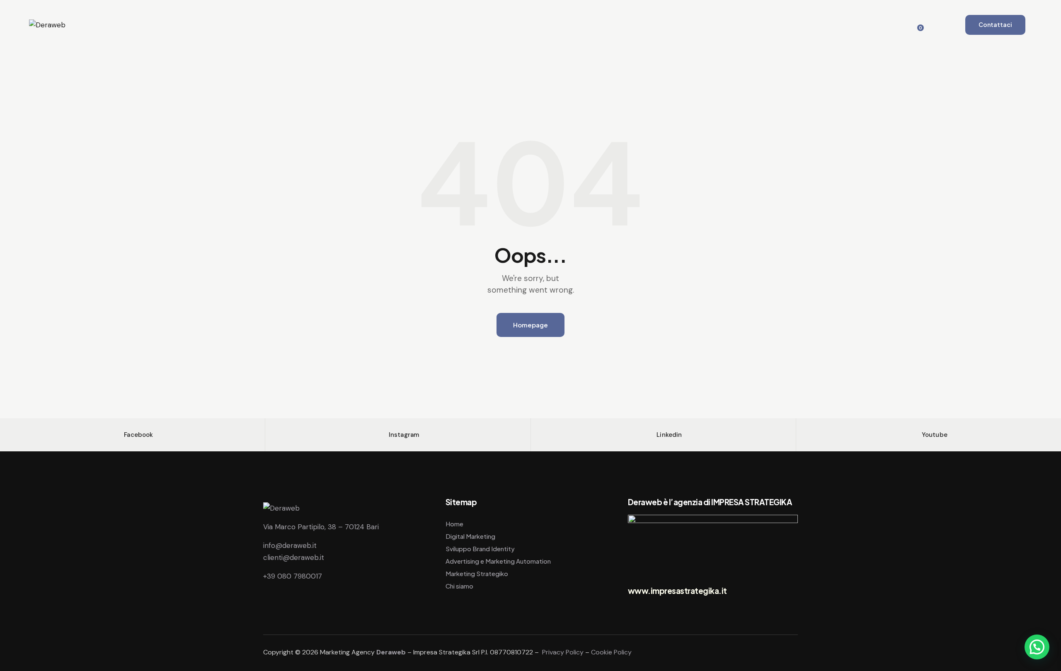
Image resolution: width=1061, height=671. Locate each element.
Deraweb (391, 652)
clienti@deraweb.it (293, 557)
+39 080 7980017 (292, 576)
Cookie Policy (611, 652)
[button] (1037, 647)
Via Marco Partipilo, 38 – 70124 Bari (321, 526)
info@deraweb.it (290, 545)
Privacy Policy (563, 652)
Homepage (530, 325)
